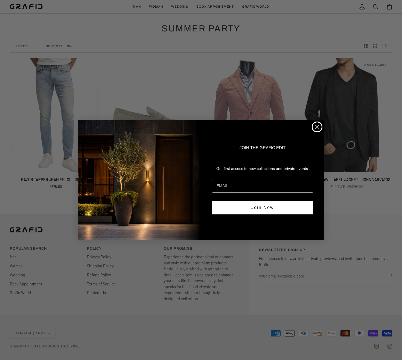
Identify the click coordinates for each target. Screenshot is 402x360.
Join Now (262, 207)
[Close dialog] (317, 127)
